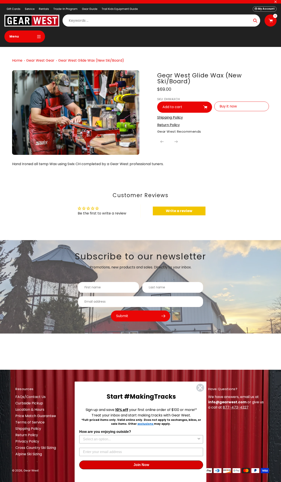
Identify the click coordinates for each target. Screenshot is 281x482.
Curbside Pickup (29, 403)
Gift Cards (13, 9)
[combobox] (140, 439)
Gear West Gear (40, 60)
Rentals (44, 9)
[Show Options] (199, 439)
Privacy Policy (27, 441)
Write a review (179, 210)
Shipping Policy (28, 428)
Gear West (31, 470)
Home (17, 60)
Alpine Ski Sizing (28, 454)
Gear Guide (89, 9)
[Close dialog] (200, 387)
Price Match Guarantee (35, 415)
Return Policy (26, 434)
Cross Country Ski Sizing (35, 447)
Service (29, 9)
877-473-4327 (236, 407)
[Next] (176, 141)
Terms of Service (30, 422)
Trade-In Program (65, 9)
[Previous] (162, 141)
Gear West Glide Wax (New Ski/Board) (91, 60)
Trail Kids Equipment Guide (120, 9)
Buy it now (228, 106)
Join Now (141, 465)
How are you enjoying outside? (105, 432)
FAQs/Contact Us (30, 396)
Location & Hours (29, 409)
